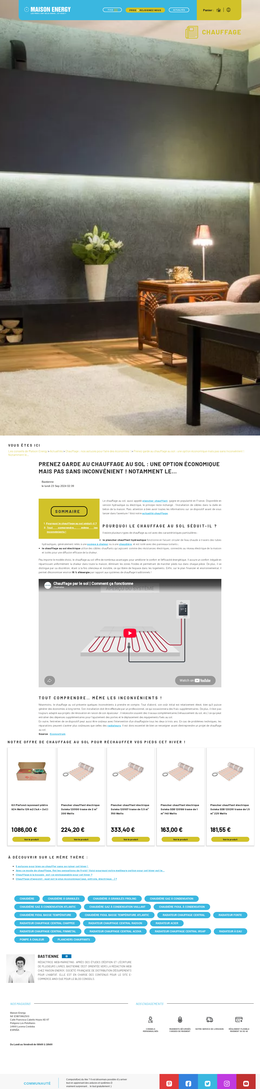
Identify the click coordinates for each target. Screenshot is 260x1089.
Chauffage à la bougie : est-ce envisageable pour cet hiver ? (54, 874)
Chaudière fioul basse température (45, 915)
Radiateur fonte (230, 915)
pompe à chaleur (97, 544)
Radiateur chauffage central (184, 915)
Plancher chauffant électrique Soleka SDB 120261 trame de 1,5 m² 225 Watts (230, 809)
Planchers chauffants (74, 939)
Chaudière (27, 898)
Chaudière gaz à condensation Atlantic (48, 906)
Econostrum (57, 733)
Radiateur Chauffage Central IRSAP (180, 931)
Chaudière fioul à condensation (182, 906)
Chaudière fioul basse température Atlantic (117, 915)
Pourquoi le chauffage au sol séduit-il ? (71, 523)
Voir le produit (31, 839)
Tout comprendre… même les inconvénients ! (72, 529)
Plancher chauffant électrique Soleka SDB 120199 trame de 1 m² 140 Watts (180, 809)
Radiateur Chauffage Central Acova (115, 931)
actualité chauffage (155, 513)
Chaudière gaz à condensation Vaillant (117, 906)
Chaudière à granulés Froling (114, 898)
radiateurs (114, 725)
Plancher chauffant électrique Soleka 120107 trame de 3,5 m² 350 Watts (130, 809)
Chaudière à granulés (63, 898)
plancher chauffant (154, 500)
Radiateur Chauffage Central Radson (115, 923)
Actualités (179, 10)
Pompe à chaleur (32, 939)
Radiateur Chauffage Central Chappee (47, 923)
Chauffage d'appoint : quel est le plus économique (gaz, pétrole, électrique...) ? (66, 878)
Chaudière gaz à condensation (171, 898)
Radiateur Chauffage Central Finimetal (48, 931)
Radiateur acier (167, 923)
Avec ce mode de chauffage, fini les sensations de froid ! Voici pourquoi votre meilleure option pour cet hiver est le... (90, 870)
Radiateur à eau (230, 931)
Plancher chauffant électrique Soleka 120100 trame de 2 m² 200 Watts (80, 809)
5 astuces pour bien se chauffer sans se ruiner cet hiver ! (52, 866)
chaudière (125, 544)
